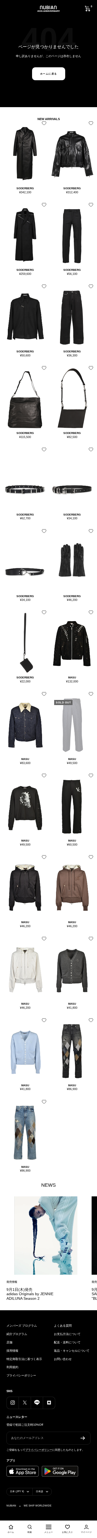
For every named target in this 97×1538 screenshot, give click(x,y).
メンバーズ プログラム (21, 1325)
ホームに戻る (48, 73)
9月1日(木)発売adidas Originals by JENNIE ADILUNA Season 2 (29, 1294)
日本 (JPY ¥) (17, 1491)
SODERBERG (25, 188)
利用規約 (12, 1367)
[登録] (83, 1438)
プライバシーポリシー (21, 1375)
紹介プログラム (16, 1334)
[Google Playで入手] (60, 1471)
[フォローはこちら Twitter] (25, 1403)
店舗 (9, 1342)
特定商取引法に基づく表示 (24, 1359)
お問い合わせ (63, 1359)
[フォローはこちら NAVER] (49, 1403)
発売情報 (11, 1281)
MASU (72, 677)
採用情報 (12, 1350)
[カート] (88, 8)
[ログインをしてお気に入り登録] (43, 125)
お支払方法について (67, 1334)
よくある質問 (63, 1325)
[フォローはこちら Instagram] (12, 1403)
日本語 (39, 1491)
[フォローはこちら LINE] (37, 1403)
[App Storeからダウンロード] (22, 1471)
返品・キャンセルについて (71, 1350)
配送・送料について (67, 1342)
